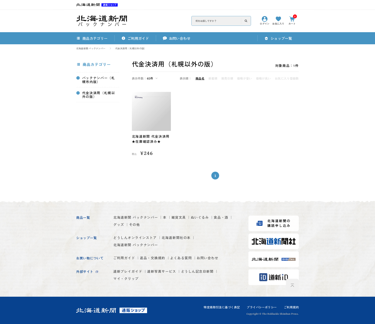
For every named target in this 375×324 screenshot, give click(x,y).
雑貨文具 (178, 217)
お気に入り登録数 (287, 78)
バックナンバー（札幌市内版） (98, 79)
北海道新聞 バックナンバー (90, 48)
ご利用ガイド (124, 257)
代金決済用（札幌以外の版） (130, 48)
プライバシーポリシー (262, 307)
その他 (134, 224)
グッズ (118, 224)
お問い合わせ (207, 257)
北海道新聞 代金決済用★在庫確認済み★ (151, 139)
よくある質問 (181, 257)
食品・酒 (221, 217)
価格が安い (244, 78)
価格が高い (263, 78)
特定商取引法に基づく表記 (222, 307)
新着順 (212, 78)
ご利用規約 (291, 307)
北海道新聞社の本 (176, 237)
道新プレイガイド (127, 271)
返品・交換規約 (152, 257)
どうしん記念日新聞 (197, 271)
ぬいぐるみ (200, 217)
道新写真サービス (161, 271)
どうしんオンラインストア (135, 237)
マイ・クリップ (126, 278)
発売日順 (227, 78)
